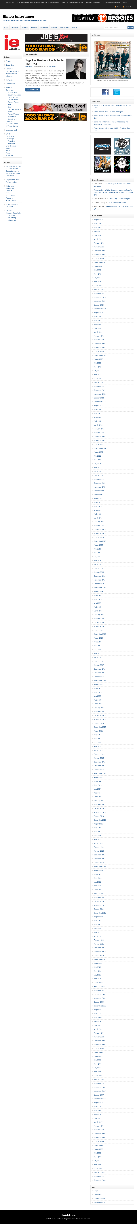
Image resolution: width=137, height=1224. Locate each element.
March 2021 (98, 471)
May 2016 (97, 696)
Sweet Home (12, 119)
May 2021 (97, 464)
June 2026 (98, 227)
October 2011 (99, 909)
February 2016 (99, 708)
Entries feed (98, 1195)
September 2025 (100, 262)
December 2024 (100, 297)
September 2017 (100, 634)
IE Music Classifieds (13, 213)
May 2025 (97, 278)
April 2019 (97, 561)
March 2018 (98, 611)
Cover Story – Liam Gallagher (119, 199)
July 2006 (97, 1153)
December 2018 (100, 576)
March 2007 (98, 1122)
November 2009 (100, 998)
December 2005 (100, 1180)
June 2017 (98, 646)
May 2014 (97, 789)
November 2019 (100, 533)
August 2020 (98, 499)
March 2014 (98, 797)
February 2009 (99, 1033)
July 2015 (97, 735)
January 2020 (99, 526)
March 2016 (98, 704)
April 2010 (97, 979)
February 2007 (99, 1126)
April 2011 (97, 932)
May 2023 (97, 371)
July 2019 (97, 549)
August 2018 (98, 592)
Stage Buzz (10, 156)
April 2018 (97, 607)
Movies (8, 148)
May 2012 (97, 882)
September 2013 (100, 820)
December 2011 (99, 901)
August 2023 (98, 359)
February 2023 (99, 382)
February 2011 (99, 940)
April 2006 (97, 1165)
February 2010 (99, 987)
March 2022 (98, 425)
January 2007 (99, 1130)
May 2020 (97, 510)
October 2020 (99, 491)
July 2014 (97, 781)
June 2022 (98, 413)
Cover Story (15, 28)
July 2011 (97, 921)
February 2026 (99, 243)
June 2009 (98, 1017)
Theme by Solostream (83, 1219)
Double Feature (13, 102)
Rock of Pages (13, 114)
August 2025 (98, 266)
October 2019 (99, 537)
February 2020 (99, 522)
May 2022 (97, 417)
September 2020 (100, 495)
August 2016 (98, 684)
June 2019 (98, 553)
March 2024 (98, 332)
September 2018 (100, 588)
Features (9, 121)
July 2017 (97, 642)
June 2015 (98, 739)
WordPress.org (99, 1202)
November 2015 (100, 719)
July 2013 (97, 828)
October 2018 (99, 584)
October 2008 (99, 1048)
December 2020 (100, 483)
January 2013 (99, 851)
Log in (96, 1191)
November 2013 (100, 812)
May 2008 (97, 1068)
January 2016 (99, 712)
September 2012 (100, 866)
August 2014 (98, 777)
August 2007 (98, 1103)
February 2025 (99, 289)
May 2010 (97, 975)
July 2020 (97, 502)
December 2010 (100, 948)
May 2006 (97, 1161)
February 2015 (99, 754)
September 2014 (100, 774)
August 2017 (98, 638)
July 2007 (97, 1107)
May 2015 (97, 743)
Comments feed (99, 1199)
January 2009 (99, 1037)
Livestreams (44, 28)
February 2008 (99, 1079)
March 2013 (98, 843)
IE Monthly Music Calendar (111, 2)
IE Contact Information (93, 2)
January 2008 (99, 1083)
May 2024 (97, 324)
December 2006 (100, 1134)
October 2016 (99, 677)
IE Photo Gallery (12, 126)
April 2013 (97, 839)
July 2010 (97, 967)
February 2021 (99, 475)
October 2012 (99, 863)
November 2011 (99, 905)
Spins (8, 153)
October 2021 (99, 444)
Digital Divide (13, 100)
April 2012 (97, 886)
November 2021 (100, 440)
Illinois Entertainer (19, 16)
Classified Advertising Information (12, 217)
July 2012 (97, 874)
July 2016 (97, 688)
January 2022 (99, 433)
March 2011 (98, 936)
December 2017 (100, 622)
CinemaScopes (13, 97)
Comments (128, 7)
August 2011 (98, 917)
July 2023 (97, 363)
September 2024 (100, 309)
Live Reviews (11, 146)
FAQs (8, 193)
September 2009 (100, 1006)
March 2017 (98, 657)
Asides (6, 28)
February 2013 (99, 847)
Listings (125, 2)
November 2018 (100, 580)
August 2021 (98, 452)
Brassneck (29, 66)
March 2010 (98, 983)
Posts (118, 7)
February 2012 (99, 894)
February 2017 (99, 661)
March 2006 (98, 1169)
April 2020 (97, 514)
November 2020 (100, 487)
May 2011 (97, 928)
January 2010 (99, 990)
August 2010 (98, 963)
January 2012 (99, 897)
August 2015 (98, 731)
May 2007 (97, 1114)
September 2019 (100, 541)
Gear (10, 107)
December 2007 (100, 1087)
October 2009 (99, 1002)
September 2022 (100, 402)
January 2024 (99, 340)
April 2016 (97, 700)
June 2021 (98, 460)
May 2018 (97, 603)
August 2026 (98, 220)
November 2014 (100, 766)
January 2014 (99, 804)
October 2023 (99, 351)
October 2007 (99, 1095)
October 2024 (99, 305)
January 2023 (99, 386)
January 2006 (99, 1176)
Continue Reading (33, 90)
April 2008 (97, 1072)
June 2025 (98, 274)
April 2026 (97, 235)
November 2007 (100, 1091)
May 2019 (97, 557)
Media (10, 112)
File (9, 104)
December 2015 (100, 715)
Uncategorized (64, 28)
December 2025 (100, 251)
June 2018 (98, 599)
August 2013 (98, 824)
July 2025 (97, 270)
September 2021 (100, 448)
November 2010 (100, 952)
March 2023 (98, 379)
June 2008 (98, 1064)
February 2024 (99, 336)
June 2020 (98, 506)
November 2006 (100, 1138)
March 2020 (98, 518)
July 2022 (97, 409)
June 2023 (98, 367)
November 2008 (100, 1045)
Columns (9, 90)
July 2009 (97, 1014)
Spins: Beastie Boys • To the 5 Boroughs (108, 112)
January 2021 (99, 479)
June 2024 (98, 320)
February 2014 (99, 801)
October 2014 (99, 770)
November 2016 (100, 673)
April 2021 (97, 468)
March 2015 (98, 750)
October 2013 (99, 816)
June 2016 (98, 692)
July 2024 (97, 317)
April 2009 (97, 1025)
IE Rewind (34, 28)
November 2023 (100, 348)
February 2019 (99, 568)
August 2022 (98, 406)
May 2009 (97, 1021)
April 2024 (97, 328)
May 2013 (97, 835)
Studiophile (12, 117)
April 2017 (97, 653)
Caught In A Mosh (14, 95)
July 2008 (97, 1060)
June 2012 (98, 878)
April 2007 (97, 1118)
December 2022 (100, 390)
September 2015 (100, 727)
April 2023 (97, 375)
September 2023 (100, 355)
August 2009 (98, 1010)
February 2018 (99, 615)
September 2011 (100, 913)
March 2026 (98, 239)
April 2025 (97, 282)
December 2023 (100, 344)
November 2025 (100, 255)
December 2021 (100, 437)
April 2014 (97, 793)
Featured (25, 28)
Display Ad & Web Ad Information (72, 2)
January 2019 (99, 572)
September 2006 (100, 1145)
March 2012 (98, 890)
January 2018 (99, 619)
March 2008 (98, 1076)
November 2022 (100, 394)
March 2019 (98, 564)
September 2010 (100, 959)
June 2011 (97, 925)
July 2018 (97, 595)
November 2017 (100, 626)
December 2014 (100, 762)
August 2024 (98, 313)
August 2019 (98, 545)
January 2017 (99, 665)
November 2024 (100, 301)
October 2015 (99, 723)
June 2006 (98, 1157)
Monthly (54, 28)
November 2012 (100, 859)
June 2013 (98, 832)
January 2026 (99, 247)
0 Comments (52, 66)
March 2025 (98, 286)
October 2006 (99, 1141)
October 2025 (99, 258)
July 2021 (97, 456)
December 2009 (100, 994)
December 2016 (100, 669)
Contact (9, 191)
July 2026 (97, 224)
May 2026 (97, 231)
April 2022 (97, 421)
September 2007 (100, 1099)
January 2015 (99, 758)
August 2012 (98, 870)
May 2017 (97, 650)
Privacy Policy (11, 200)
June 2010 (98, 971)
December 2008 (100, 1041)
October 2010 (99, 956)
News (8, 151)
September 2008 (100, 1052)
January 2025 (99, 293)
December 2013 (100, 808)
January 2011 (99, 944)
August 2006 (98, 1149)
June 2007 (98, 1110)
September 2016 (100, 681)
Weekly (74, 28)
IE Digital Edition (12, 124)
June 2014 (98, 785)
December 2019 (100, 530)
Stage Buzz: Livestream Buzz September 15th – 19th (44, 62)
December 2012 (100, 855)
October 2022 (99, 398)
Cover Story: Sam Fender (117, 203)
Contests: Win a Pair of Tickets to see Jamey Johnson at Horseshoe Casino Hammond (32, 2)
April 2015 (97, 746)
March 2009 (98, 1029)
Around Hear (12, 92)
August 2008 (98, 1056)
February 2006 (99, 1172)
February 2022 (99, 429)
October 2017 (99, 630)
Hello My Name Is (12, 71)
